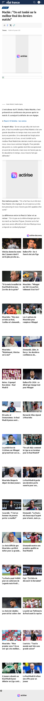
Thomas (4, 30)
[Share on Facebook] (7, 25)
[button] (4, 2)
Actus (5, 7)
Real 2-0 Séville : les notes (15, 121)
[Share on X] (10, 25)
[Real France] (14, 2)
